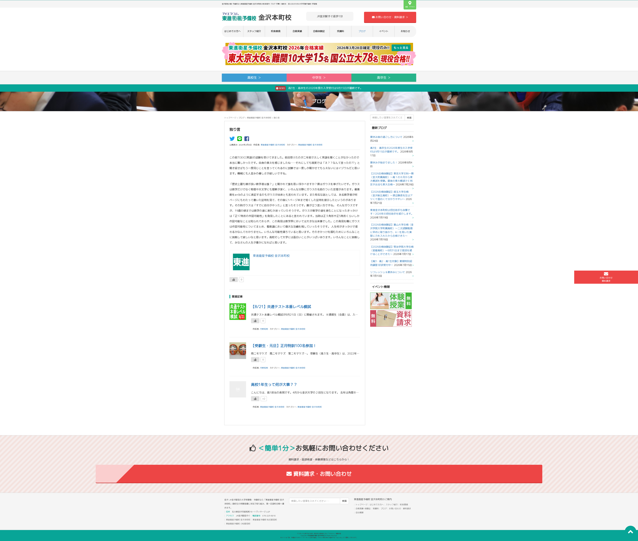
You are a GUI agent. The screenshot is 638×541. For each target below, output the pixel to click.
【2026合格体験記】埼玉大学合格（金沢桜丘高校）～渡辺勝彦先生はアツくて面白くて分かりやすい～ (391, 195)
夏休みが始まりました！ (384, 162)
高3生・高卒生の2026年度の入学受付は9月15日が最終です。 (320, 88)
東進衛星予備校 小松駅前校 (238, 523)
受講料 (340, 31)
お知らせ (405, 31)
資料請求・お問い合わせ (322, 473)
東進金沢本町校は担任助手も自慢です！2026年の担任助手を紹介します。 (392, 211)
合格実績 (297, 31)
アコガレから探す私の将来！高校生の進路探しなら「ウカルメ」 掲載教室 (319, 534)
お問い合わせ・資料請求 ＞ (391, 17)
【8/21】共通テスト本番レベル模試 (281, 306)
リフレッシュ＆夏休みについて (387, 272)
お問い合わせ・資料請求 (400, 508)
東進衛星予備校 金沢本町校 (259, 117)
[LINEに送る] (240, 140)
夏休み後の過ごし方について (386, 137)
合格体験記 (319, 31)
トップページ (230, 117)
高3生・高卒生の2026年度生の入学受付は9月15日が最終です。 (391, 149)
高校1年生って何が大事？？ (274, 384)
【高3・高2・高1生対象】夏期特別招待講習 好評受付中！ (391, 263)
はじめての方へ (232, 31)
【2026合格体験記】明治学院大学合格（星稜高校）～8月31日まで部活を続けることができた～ (392, 250)
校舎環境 (275, 31)
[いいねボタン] (233, 279)
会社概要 (360, 512)
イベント (383, 31)
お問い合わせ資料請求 (606, 279)
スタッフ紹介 (254, 31)
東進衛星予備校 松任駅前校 (265, 519)
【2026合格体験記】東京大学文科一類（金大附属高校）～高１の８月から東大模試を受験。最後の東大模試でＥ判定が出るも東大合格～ (392, 179)
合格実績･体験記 (363, 508)
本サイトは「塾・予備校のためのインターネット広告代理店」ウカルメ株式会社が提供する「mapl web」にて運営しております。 (319, 538)
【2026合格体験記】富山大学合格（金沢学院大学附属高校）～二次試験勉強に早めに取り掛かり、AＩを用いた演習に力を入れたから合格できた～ (392, 230)
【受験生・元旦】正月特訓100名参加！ (284, 345)
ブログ (362, 31)
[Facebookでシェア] (247, 140)
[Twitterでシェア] (232, 140)
